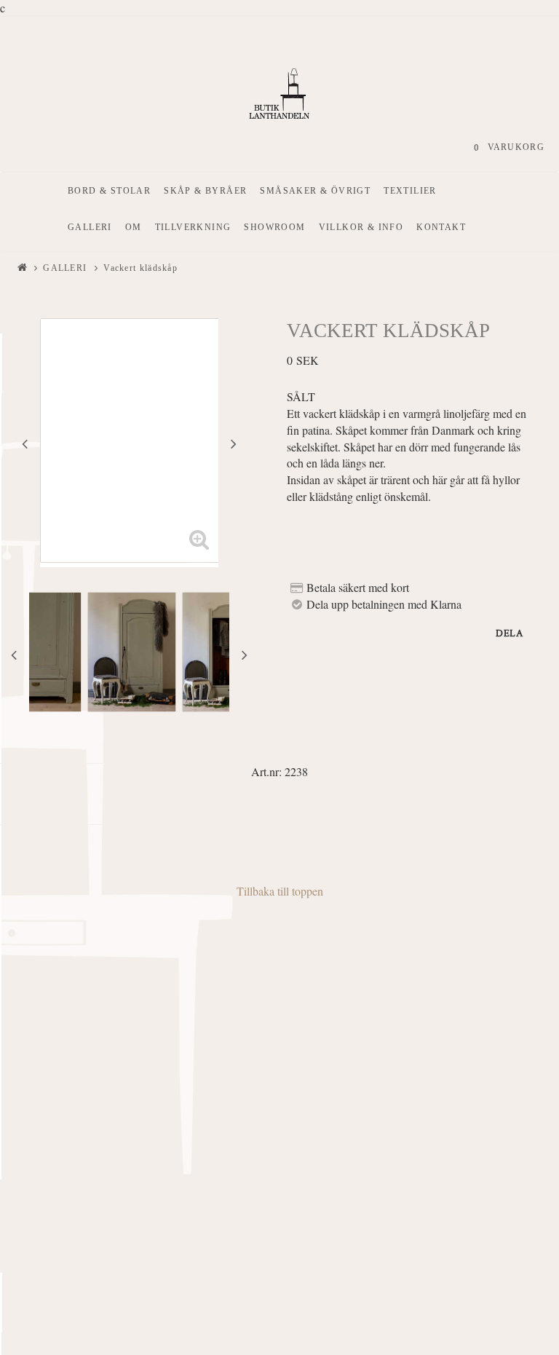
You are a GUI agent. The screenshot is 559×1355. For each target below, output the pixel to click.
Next (234, 443)
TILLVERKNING (193, 227)
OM (133, 227)
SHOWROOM (274, 227)
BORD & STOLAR (109, 191)
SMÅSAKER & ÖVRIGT (315, 191)
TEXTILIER (410, 191)
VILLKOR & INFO (361, 227)
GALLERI (90, 227)
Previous (25, 443)
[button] (199, 547)
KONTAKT (441, 227)
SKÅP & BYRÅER (205, 191)
